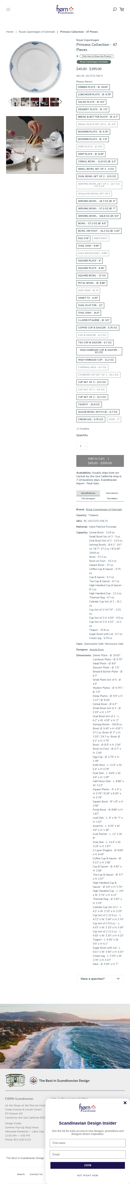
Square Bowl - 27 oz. (92, 275)
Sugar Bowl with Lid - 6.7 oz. (98, 412)
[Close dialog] (125, 1102)
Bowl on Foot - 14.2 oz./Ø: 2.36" (99, 231)
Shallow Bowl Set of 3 (94, 193)
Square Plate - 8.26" (91, 268)
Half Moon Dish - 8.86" (92, 253)
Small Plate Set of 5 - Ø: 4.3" (97, 124)
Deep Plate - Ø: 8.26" (91, 154)
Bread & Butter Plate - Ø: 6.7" (98, 116)
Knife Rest (100, 238)
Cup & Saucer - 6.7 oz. (92, 335)
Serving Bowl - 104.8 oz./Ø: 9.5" (98, 216)
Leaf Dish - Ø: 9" (88, 290)
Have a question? (93, 979)
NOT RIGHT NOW (87, 1175)
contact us (36, 1174)
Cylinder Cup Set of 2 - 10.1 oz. (98, 374)
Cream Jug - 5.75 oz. (91, 419)
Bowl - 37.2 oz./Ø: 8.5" (92, 223)
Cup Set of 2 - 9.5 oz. (91, 389)
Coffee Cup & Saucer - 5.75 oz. (98, 327)
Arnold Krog (97, 649)
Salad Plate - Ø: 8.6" (91, 102)
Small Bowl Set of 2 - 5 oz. (96, 169)
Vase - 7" (114, 419)
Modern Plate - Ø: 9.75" (93, 131)
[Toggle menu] (8, 9)
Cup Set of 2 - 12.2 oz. (92, 397)
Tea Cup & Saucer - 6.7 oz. (95, 342)
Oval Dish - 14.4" (88, 312)
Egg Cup (83, 238)
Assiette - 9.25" (88, 298)
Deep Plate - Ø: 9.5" (90, 146)
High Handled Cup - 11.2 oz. (96, 359)
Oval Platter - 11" (90, 305)
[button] (60, 101)
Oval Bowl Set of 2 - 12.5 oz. (97, 176)
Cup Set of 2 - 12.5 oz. (92, 382)
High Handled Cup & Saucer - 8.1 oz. (99, 351)
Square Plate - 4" (89, 260)
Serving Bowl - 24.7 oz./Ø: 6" (96, 201)
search (21, 1174)
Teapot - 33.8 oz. (89, 404)
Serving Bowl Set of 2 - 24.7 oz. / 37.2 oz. (99, 185)
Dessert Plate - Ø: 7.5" (93, 109)
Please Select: (84, 81)
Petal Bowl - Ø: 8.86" (91, 283)
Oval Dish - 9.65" (88, 245)
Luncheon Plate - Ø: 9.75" (94, 94)
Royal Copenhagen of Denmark (104, 509)
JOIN (88, 1165)
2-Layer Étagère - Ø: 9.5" (94, 320)
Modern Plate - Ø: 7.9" (92, 139)
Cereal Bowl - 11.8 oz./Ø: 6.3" (97, 161)
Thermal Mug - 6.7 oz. (92, 367)
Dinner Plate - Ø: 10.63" (93, 87)
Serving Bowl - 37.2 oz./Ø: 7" (96, 208)
